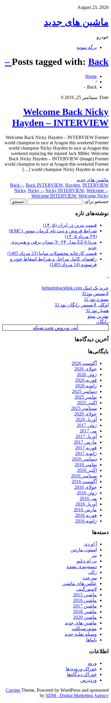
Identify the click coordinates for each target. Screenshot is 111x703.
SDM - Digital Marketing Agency (77, 695)
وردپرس (88, 680)
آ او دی (90, 544)
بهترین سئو (98, 316)
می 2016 (88, 498)
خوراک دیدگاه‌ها (82, 674)
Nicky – (35, 190)
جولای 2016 (85, 487)
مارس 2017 (85, 442)
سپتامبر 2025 (84, 408)
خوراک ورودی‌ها (81, 668)
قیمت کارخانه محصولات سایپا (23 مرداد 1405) (52, 253)
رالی (92, 572)
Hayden (72, 185)
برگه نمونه (87, 47)
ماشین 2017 (85, 605)
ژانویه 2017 (86, 453)
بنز (94, 555)
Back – (16, 185)
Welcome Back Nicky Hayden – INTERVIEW (60, 117)
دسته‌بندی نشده (82, 566)
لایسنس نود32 (95, 293)
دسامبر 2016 (84, 458)
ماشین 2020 (85, 617)
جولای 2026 (85, 368)
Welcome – (96, 190)
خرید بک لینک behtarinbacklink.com (75, 287)
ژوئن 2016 (87, 492)
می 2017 (88, 430)
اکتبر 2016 (87, 470)
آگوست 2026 (84, 363)
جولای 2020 (85, 413)
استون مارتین (83, 549)
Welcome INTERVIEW (53, 195)
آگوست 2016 (84, 481)
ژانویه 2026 (86, 385)
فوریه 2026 (86, 380)
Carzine (13, 690)
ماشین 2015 (85, 594)
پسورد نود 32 (96, 299)
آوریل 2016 (86, 504)
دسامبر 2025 (84, 391)
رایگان (102, 321)
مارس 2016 (85, 509)
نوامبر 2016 (86, 464)
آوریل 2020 (86, 419)
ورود (92, 663)
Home (91, 76)
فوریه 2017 (86, 447)
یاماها (91, 639)
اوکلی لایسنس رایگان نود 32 (81, 304)
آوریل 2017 (86, 436)
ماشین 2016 (85, 600)
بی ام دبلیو (87, 560)
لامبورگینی (86, 589)
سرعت (90, 577)
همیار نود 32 (97, 310)
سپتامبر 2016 (84, 475)
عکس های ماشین (79, 583)
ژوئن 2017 (87, 425)
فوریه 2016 (86, 515)
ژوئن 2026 (87, 374)
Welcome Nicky (93, 195)
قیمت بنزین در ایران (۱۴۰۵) (70, 225)
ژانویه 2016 (86, 520)
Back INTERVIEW (44, 185)
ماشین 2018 (85, 611)
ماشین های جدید (76, 22)
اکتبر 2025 (87, 402)
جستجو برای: (96, 201)
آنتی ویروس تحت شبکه (55, 327)
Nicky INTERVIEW (64, 190)
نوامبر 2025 (86, 397)
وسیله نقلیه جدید (81, 634)
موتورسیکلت (84, 628)
